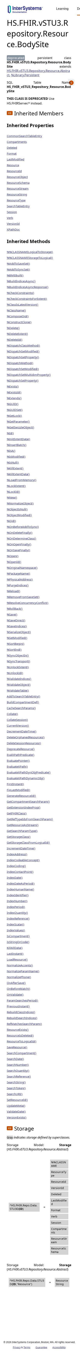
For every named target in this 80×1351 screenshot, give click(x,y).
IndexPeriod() (16, 907)
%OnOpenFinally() (19, 544)
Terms (26, 1347)
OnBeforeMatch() (18, 989)
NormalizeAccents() (20, 965)
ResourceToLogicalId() (21, 1041)
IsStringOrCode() (18, 942)
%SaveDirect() (16, 620)
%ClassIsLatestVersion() (22, 304)
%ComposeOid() (18, 316)
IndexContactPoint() (20, 872)
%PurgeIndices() (18, 585)
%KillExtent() (15, 468)
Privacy (17, 1347)
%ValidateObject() (18, 685)
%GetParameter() (18, 421)
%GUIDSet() (15, 410)
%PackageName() (18, 573)
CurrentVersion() (18, 725)
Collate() (12, 714)
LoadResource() (17, 959)
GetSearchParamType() (22, 831)
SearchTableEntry (18, 206)
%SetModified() (17, 638)
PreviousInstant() (18, 1006)
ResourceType (16, 200)
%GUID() (12, 404)
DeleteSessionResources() (24, 743)
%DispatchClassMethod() (23, 345)
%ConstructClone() (19, 322)
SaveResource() (17, 1047)
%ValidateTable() (18, 690)
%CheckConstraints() (20, 293)
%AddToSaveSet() (18, 263)
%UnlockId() (15, 673)
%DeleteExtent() (17, 334)
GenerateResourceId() (21, 796)
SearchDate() (15, 1059)
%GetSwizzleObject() (20, 427)
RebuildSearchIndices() (22, 1018)
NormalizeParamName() (23, 971)
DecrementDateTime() (21, 731)
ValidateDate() (16, 1111)
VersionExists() (16, 1117)
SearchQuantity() (18, 1070)
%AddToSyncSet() (18, 269)
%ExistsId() (14, 392)
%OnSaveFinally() (18, 550)
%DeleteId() (14, 340)
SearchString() (16, 1082)
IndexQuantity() (17, 913)
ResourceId (14, 171)
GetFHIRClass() (17, 813)
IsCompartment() (18, 936)
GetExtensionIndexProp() (23, 807)
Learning (62, 8)
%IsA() (11, 451)
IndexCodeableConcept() (23, 860)
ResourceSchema (18, 183)
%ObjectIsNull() (17, 509)
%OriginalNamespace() (22, 568)
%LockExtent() (16, 486)
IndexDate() (15, 877)
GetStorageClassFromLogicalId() (28, 842)
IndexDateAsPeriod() (21, 883)
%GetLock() (14, 416)
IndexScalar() (15, 924)
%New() (12, 497)
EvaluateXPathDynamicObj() (25, 778)
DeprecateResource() (21, 749)
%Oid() (11, 521)
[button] (10, 113)
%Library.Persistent (25, 75)
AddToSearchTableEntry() (23, 696)
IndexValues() (16, 930)
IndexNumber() (17, 901)
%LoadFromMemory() (21, 480)
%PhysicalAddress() (20, 579)
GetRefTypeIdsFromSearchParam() (30, 819)
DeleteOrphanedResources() (25, 737)
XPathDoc (13, 229)
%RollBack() (15, 608)
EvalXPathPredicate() (20, 755)
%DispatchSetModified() (23, 369)
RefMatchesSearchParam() (24, 1024)
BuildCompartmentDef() (23, 702)
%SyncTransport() (18, 661)
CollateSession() (17, 720)
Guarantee (41, 1347)
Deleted (12, 148)
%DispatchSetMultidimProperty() (29, 375)
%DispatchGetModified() (23, 351)
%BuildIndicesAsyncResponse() (27, 287)
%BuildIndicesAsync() (21, 281)
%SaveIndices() (17, 626)
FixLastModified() (18, 790)
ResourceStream (18, 188)
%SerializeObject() (19, 632)
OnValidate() (15, 994)
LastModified (15, 159)
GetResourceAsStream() (22, 825)
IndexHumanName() (20, 889)
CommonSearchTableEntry (24, 136)
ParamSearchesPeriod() (22, 1000)
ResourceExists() (18, 1030)
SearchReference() (19, 1076)
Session (12, 212)
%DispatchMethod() (20, 363)
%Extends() (14, 398)
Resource (13, 165)
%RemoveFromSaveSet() (23, 597)
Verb (10, 218)
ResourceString (17, 194)
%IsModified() (16, 456)
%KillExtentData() (18, 474)
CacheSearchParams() (21, 708)
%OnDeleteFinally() (19, 532)
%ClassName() (16, 310)
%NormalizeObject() (20, 503)
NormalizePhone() (19, 977)
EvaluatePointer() (18, 761)
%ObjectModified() (19, 515)
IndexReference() (18, 918)
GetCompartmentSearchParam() (28, 801)
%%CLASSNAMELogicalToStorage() (30, 252)
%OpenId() (14, 562)
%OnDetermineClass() (21, 538)
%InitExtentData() (18, 439)
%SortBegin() (15, 644)
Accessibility (59, 1347)
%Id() (10, 433)
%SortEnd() (14, 649)
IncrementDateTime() (21, 848)
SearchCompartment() (21, 1053)
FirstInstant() (15, 784)
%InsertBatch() (16, 445)
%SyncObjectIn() (18, 655)
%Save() (12, 614)
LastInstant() (15, 954)
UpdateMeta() (16, 1106)
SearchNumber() (18, 1065)
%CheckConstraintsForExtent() (27, 299)
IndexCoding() (16, 866)
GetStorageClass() (18, 837)
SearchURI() (15, 1094)
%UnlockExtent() (18, 667)
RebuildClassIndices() (21, 1012)
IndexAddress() (17, 854)
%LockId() (13, 492)
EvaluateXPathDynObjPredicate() (28, 772)
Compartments (17, 142)
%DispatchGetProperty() (23, 357)
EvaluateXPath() (17, 766)
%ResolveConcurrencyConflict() (27, 603)
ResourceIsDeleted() (20, 1035)
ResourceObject (17, 177)
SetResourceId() (17, 1100)
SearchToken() (16, 1088)
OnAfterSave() (16, 983)
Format (12, 153)
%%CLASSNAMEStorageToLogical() (30, 258)
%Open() (12, 556)
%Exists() (13, 386)
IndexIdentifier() (18, 895)
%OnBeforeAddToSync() (23, 527)
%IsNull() (13, 462)
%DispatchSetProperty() (22, 380)
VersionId (13, 224)
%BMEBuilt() (15, 275)
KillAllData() (15, 948)
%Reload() (13, 591)
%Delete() (13, 328)
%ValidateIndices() (19, 679)
